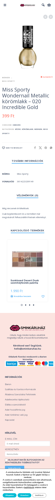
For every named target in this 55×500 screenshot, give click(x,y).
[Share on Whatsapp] (50, 148)
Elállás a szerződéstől (15, 404)
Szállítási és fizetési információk (20, 389)
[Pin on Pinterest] (45, 148)
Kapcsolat (10, 420)
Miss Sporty (8, 81)
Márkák (6, 77)
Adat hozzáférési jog (15, 410)
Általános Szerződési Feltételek (20, 394)
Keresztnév (12, 449)
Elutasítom (24, 495)
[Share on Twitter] (39, 148)
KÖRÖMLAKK (27, 129)
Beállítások (39, 495)
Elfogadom (10, 495)
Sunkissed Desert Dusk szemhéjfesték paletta (25, 281)
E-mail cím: (11, 439)
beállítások (29, 487)
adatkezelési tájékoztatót (22, 462)
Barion (8, 384)
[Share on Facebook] (34, 148)
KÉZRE (18, 129)
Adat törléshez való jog (16, 415)
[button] (4, 4)
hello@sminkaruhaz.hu (27, 348)
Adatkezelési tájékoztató (17, 399)
